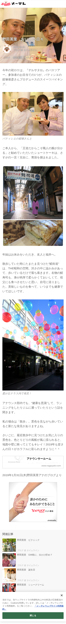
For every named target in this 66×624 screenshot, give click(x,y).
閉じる (33, 615)
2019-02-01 (19, 47)
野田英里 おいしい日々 (23, 39)
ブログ (16, 50)
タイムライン (30, 50)
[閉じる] (61, 595)
